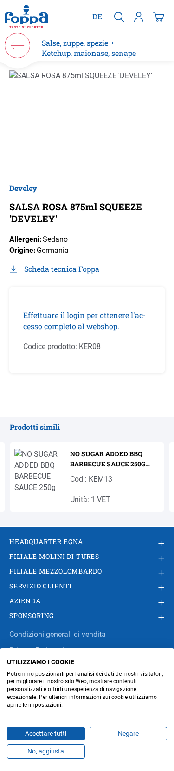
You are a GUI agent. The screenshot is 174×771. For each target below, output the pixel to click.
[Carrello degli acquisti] (158, 17)
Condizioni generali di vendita (57, 634)
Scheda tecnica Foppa (61, 269)
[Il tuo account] (138, 17)
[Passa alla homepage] (26, 17)
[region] (87, 121)
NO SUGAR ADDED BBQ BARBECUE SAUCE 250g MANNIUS (107, 459)
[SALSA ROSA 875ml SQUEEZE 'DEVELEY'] (87, 121)
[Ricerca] (119, 17)
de (97, 16)
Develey (23, 188)
